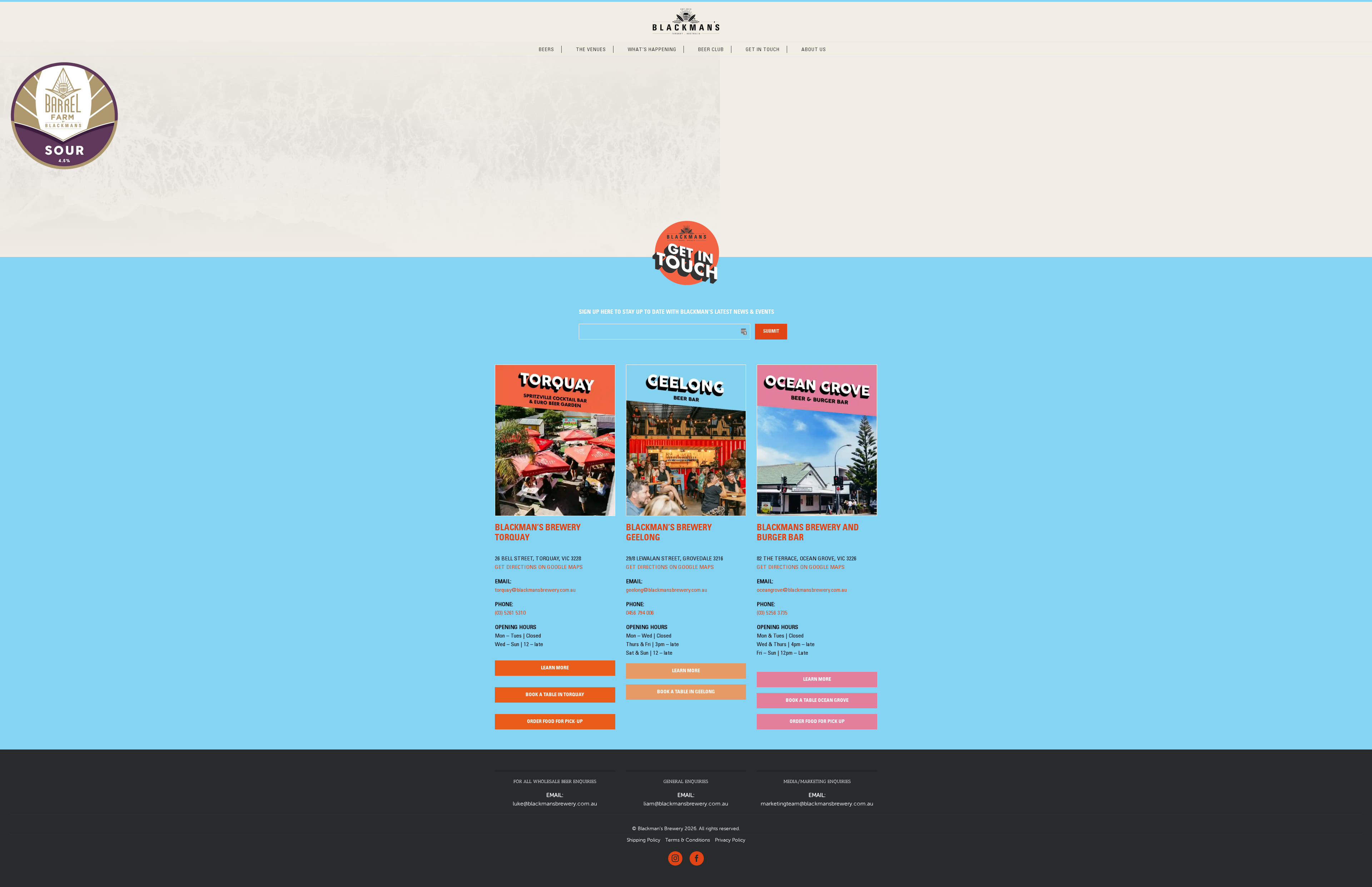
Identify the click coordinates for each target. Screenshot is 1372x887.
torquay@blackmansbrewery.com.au (535, 590)
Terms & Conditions (687, 840)
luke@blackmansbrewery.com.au (555, 804)
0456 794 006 (640, 613)
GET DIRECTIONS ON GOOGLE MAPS (539, 567)
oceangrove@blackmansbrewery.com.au (802, 590)
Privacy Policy (730, 840)
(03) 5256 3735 (772, 613)
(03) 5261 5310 (510, 613)
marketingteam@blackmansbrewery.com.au (817, 804)
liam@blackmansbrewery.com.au (685, 804)
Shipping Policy (643, 840)
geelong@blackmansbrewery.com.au (666, 590)
